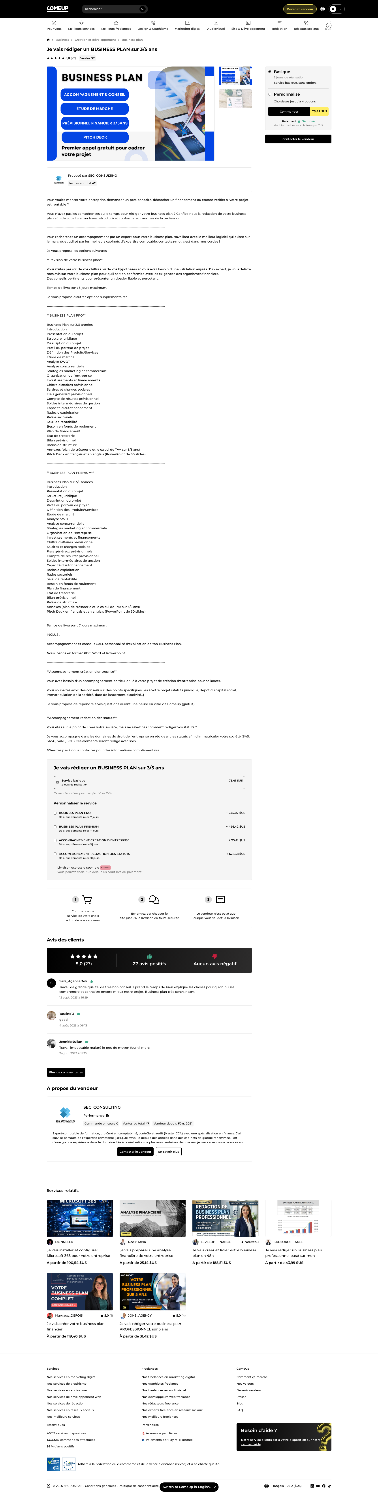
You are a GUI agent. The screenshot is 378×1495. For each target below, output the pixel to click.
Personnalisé (287, 94)
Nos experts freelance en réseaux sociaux (172, 1410)
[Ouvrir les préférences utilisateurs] (340, 9)
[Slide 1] (235, 98)
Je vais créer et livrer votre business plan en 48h (224, 1253)
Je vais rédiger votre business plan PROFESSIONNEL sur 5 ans (150, 1326)
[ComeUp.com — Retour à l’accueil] (57, 9)
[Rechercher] (142, 9)
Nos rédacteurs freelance (160, 1403)
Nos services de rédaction (66, 1403)
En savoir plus (168, 1152)
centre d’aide (251, 1444)
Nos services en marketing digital (71, 1376)
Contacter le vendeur (298, 139)
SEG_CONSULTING (102, 176)
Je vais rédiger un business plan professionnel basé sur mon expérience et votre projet (293, 1255)
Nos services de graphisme (67, 1383)
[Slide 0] (235, 76)
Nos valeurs (245, 1383)
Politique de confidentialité (139, 1485)
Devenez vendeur (300, 9)
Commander (289, 111)
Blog (240, 1403)
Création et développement (95, 39)
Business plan (132, 39)
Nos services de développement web (74, 1396)
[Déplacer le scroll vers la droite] (328, 25)
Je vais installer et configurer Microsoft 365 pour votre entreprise (78, 1253)
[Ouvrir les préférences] (322, 9)
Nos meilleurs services (63, 1416)
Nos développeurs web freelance (166, 1396)
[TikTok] (329, 1486)
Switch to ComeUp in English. (187, 1487)
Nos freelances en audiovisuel (164, 1390)
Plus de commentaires (66, 1072)
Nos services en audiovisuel (67, 1390)
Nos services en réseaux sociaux (70, 1410)
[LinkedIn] (312, 1486)
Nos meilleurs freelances (160, 1416)
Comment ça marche (252, 1376)
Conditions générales (100, 1485)
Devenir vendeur (249, 1390)
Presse (241, 1396)
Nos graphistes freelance (160, 1383)
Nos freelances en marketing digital (168, 1376)
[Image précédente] (51, 1218)
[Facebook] (323, 1486)
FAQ (240, 1410)
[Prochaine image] (108, 1218)
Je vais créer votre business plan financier (76, 1326)
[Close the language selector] (214, 1487)
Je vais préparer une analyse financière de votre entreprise (146, 1253)
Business (62, 39)
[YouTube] (318, 1486)
